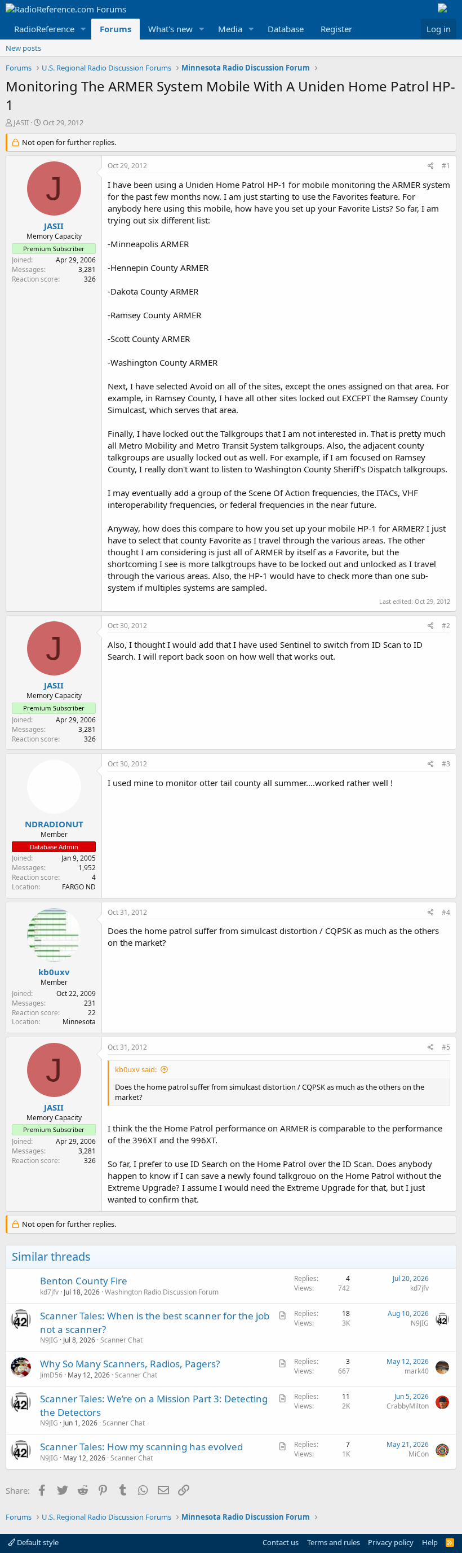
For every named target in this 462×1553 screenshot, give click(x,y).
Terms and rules (333, 1542)
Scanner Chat (121, 1340)
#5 (446, 1047)
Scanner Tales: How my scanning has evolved (141, 1446)
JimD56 (51, 1375)
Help (430, 1542)
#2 (446, 625)
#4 (446, 912)
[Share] (431, 166)
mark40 (417, 1371)
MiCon (418, 1454)
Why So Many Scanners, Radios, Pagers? (130, 1363)
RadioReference (44, 28)
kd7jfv (49, 1292)
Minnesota (79, 1021)
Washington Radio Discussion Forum (162, 1292)
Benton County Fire (83, 1280)
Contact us (281, 1542)
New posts (23, 48)
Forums (115, 28)
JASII (21, 122)
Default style (37, 1542)
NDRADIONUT (54, 824)
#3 (446, 764)
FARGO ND (79, 887)
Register (336, 28)
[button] (83, 29)
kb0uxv (54, 971)
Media (230, 28)
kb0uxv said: (136, 1069)
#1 (446, 165)
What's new (170, 28)
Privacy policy (391, 1542)
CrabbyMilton (408, 1406)
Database (286, 28)
